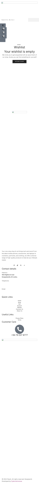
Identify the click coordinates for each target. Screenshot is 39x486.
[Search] (33, 20)
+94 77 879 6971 (7, 285)
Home (19, 44)
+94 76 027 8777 (7, 283)
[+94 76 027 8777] (19, 329)
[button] (3, 29)
